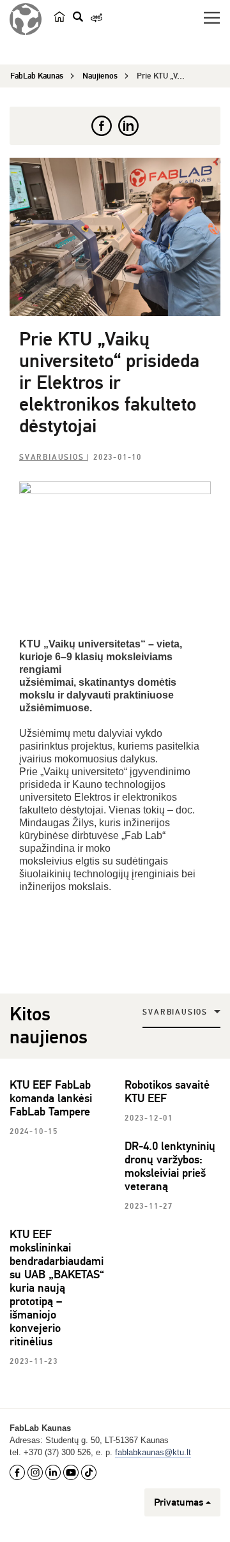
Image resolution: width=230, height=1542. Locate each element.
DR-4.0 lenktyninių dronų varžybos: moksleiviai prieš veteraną (170, 1166)
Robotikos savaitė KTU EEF (167, 1091)
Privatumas (178, 1502)
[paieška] (77, 16)
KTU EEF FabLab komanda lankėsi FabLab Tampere (51, 1098)
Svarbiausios (53, 457)
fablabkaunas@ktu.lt (153, 1452)
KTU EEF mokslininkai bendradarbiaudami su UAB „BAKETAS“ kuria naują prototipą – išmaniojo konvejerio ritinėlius (57, 1288)
